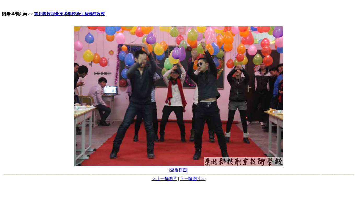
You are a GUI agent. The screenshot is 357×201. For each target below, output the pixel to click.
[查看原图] (178, 170)
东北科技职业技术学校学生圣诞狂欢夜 (69, 14)
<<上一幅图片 (164, 178)
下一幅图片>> (193, 178)
